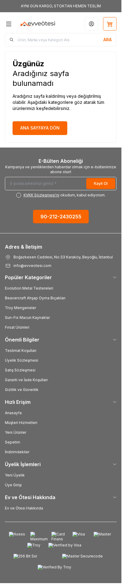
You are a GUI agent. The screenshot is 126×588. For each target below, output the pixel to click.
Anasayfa (13, 413)
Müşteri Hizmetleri (21, 422)
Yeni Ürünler (15, 432)
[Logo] (37, 23)
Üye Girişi (13, 485)
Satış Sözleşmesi (20, 370)
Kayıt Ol (101, 183)
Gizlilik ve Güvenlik (22, 389)
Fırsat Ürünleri (17, 327)
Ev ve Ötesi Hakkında (24, 508)
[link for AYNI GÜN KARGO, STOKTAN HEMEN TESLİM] (60, 6)
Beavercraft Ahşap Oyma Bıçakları (35, 298)
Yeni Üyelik (15, 475)
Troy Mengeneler (20, 307)
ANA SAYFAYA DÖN (40, 127)
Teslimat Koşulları (20, 350)
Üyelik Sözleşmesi (21, 360)
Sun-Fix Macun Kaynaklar (27, 317)
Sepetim (12, 442)
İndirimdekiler (17, 452)
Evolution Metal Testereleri (29, 288)
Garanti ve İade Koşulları (26, 380)
